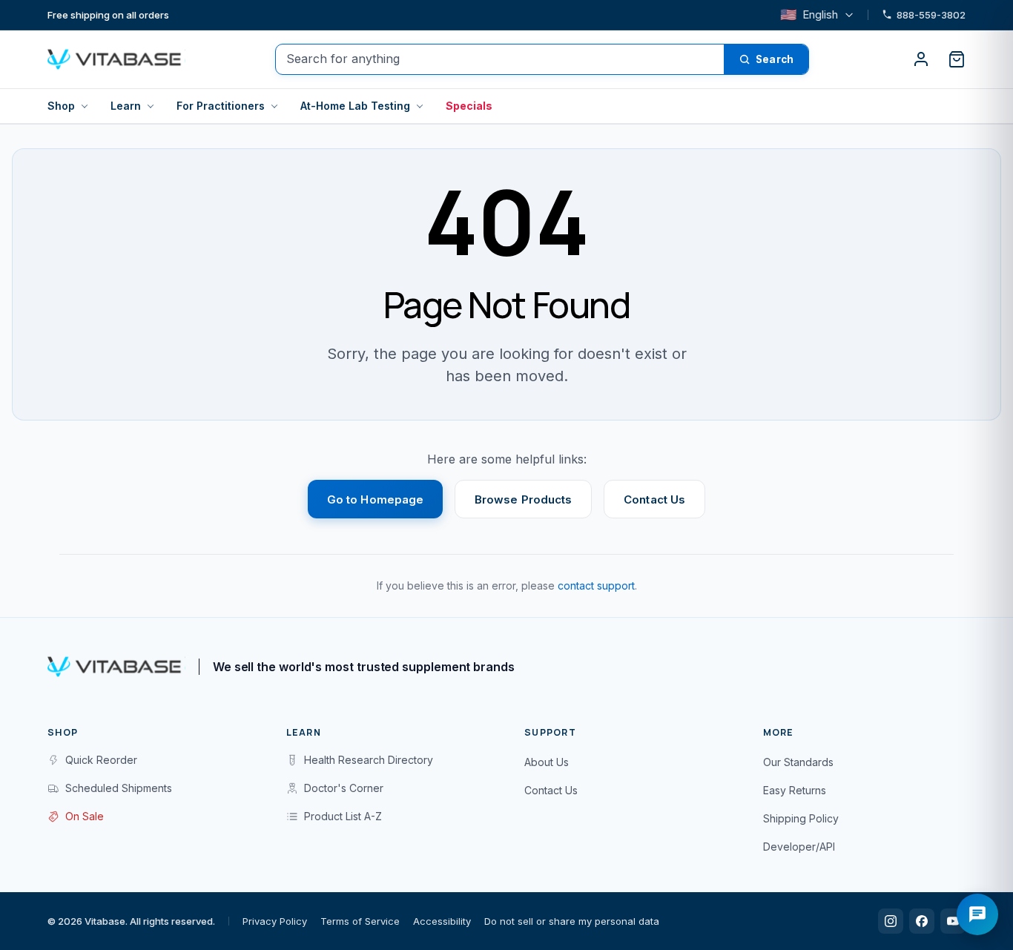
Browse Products (523, 499)
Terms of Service (360, 921)
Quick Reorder (101, 759)
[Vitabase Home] (116, 59)
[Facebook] (921, 921)
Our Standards (798, 762)
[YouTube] (953, 921)
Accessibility (442, 921)
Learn (125, 105)
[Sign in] (921, 59)
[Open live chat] (977, 914)
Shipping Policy (801, 818)
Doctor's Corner (343, 788)
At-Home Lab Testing (355, 105)
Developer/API (799, 846)
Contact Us (654, 499)
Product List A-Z (343, 816)
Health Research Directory (368, 759)
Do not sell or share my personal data (571, 921)
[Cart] (956, 59)
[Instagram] (890, 921)
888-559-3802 (931, 15)
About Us (546, 762)
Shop (61, 105)
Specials (469, 105)
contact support (596, 585)
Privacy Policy (274, 921)
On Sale (84, 816)
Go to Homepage (375, 499)
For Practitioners (220, 105)
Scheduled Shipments (118, 788)
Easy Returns (794, 790)
